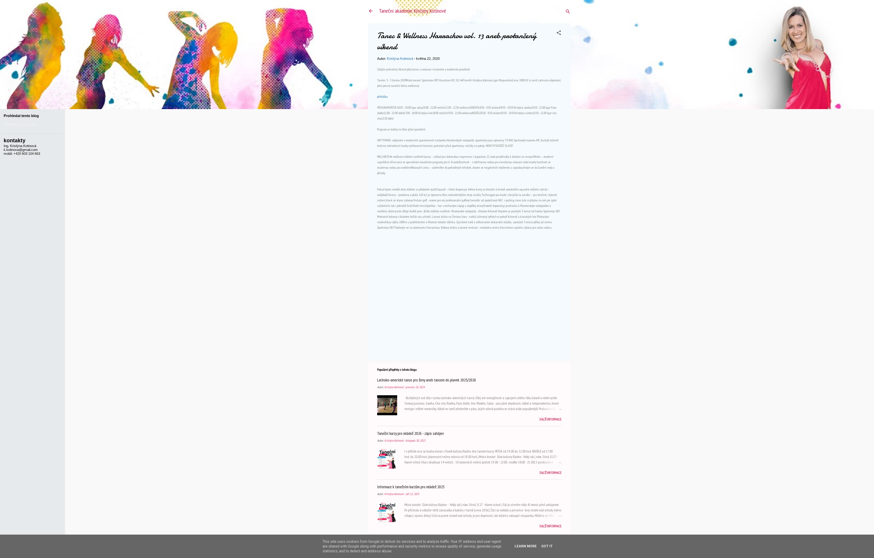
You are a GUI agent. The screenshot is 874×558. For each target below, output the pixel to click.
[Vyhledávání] (568, 12)
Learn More (526, 546)
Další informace (550, 419)
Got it (547, 546)
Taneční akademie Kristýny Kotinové (412, 10)
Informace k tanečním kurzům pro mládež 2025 (411, 486)
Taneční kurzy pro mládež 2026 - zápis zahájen (410, 433)
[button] (558, 33)
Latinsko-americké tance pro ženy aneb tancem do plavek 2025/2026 (426, 380)
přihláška (382, 97)
